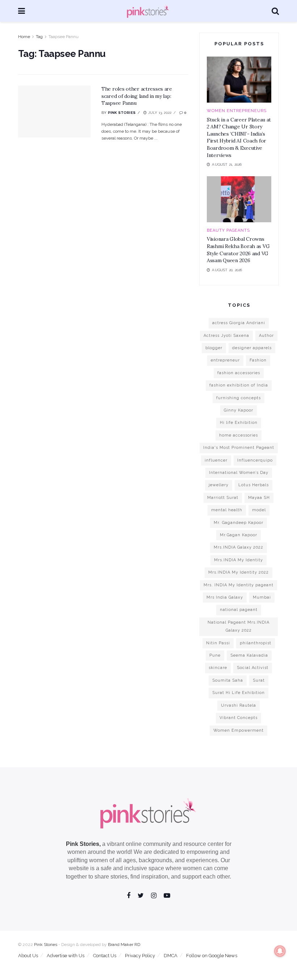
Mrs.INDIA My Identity (238, 560)
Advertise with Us (65, 955)
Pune (215, 655)
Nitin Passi (218, 643)
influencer (216, 460)
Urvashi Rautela (238, 705)
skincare (218, 667)
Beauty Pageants (228, 230)
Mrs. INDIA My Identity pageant (238, 585)
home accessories (238, 435)
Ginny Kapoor (238, 410)
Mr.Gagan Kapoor (238, 535)
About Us (28, 955)
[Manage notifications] (280, 951)
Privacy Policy (140, 955)
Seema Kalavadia (249, 655)
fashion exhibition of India (238, 385)
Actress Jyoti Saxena (226, 335)
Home (24, 36)
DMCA (170, 955)
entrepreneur (225, 360)
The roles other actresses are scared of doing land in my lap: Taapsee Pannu (136, 96)
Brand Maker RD (124, 944)
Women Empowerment (238, 730)
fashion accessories (238, 373)
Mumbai (262, 597)
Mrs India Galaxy (224, 597)
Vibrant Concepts (238, 717)
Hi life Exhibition (239, 422)
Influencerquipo (255, 460)
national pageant (239, 609)
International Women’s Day (238, 472)
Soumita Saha (227, 680)
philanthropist (255, 643)
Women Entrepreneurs (237, 111)
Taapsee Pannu (64, 36)
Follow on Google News (211, 955)
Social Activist (252, 667)
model (259, 510)
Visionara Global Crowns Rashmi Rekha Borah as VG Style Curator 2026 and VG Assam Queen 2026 (238, 250)
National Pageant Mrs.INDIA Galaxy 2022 (238, 626)
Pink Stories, (83, 844)
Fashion (258, 360)
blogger (213, 348)
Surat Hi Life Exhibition (238, 692)
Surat (259, 680)
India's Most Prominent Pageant (238, 447)
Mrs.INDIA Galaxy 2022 (238, 547)
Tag (39, 36)
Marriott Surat (222, 497)
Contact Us (104, 955)
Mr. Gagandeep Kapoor (238, 522)
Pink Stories (121, 113)
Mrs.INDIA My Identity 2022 (238, 572)
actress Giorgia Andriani (238, 323)
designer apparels (252, 348)
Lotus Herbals (253, 485)
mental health (226, 510)
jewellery (219, 485)
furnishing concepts (238, 398)
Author (266, 335)
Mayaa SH (259, 497)
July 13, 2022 (159, 113)
